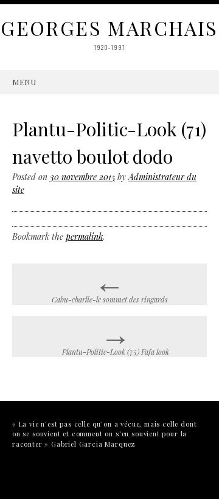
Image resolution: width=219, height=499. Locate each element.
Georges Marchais (109, 28)
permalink (84, 236)
